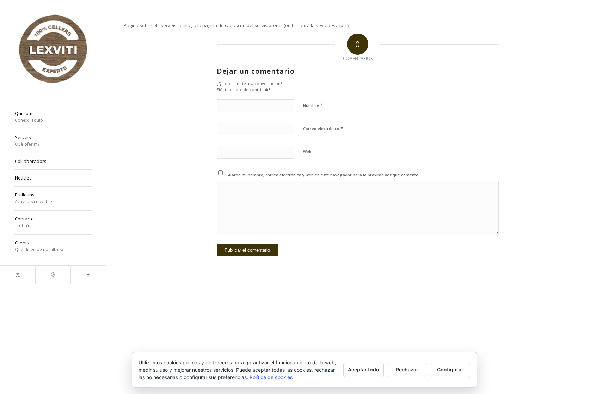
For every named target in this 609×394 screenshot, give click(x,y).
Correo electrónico (323, 128)
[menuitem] (53, 117)
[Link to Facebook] (88, 275)
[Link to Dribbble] (52, 275)
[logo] (53, 49)
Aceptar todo (363, 369)
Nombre (312, 105)
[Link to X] (17, 275)
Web (307, 151)
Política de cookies (271, 377)
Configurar (450, 369)
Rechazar (407, 369)
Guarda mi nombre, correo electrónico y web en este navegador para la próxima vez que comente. (322, 174)
